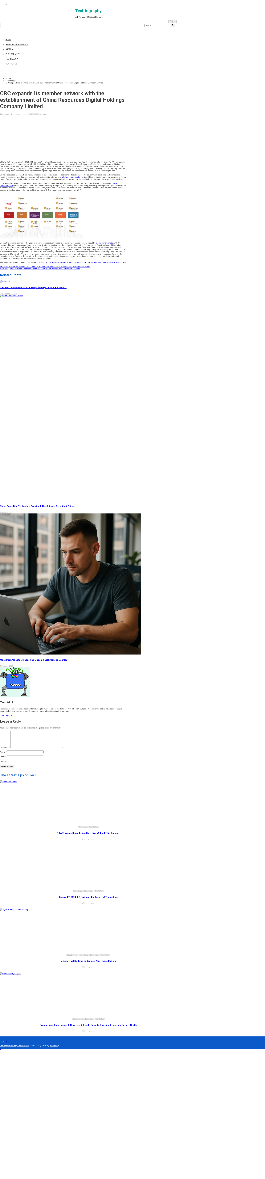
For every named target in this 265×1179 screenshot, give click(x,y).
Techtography (88, 10)
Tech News (83, 827)
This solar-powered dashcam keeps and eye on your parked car (33, 287)
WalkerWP (54, 1046)
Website (3, 761)
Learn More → (6, 715)
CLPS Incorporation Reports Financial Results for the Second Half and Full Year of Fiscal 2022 (84, 262)
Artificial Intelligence (17, 44)
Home (8, 40)
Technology (12, 59)
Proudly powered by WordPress (14, 1046)
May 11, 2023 (89, 903)
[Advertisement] (63, 136)
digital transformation (105, 243)
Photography (13, 54)
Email (3, 757)
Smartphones (72, 955)
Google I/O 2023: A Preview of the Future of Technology (88, 897)
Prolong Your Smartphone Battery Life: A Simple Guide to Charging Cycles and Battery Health (88, 1025)
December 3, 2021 (19, 114)
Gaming (9, 49)
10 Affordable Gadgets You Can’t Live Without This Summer (88, 833)
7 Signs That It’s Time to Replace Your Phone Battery (88, 961)
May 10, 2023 (89, 967)
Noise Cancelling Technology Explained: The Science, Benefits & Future (37, 506)
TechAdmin (6, 114)
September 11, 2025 (9, 294)
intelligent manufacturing (72, 177)
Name (3, 752)
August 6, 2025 (7, 512)
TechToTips (93, 827)
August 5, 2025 (7, 666)
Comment (5, 747)
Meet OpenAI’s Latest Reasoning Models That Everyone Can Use (33, 660)
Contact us (11, 64)
